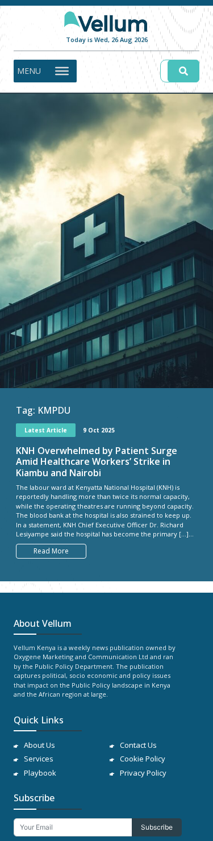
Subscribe (157, 827)
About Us (39, 745)
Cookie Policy (142, 758)
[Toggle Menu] (62, 70)
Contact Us (138, 745)
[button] (29, 71)
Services (38, 758)
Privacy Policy (143, 773)
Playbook (40, 773)
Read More (51, 551)
